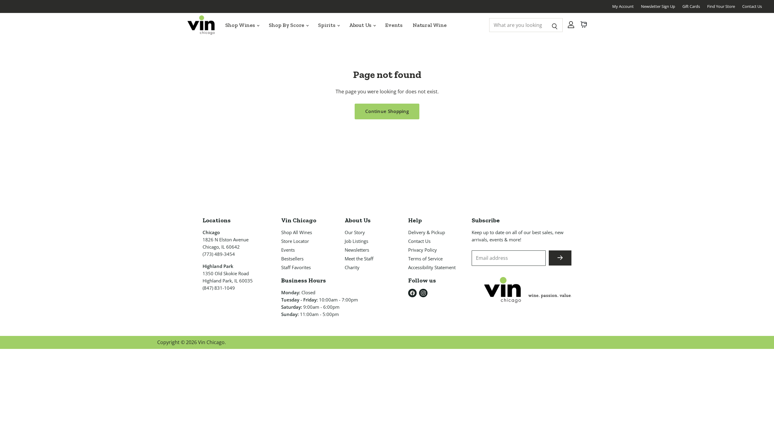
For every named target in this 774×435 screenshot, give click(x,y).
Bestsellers (292, 259)
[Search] (555, 25)
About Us (360, 25)
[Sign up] (560, 258)
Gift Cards (691, 6)
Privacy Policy (422, 250)
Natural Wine (430, 25)
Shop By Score (287, 25)
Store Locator (295, 241)
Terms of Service (425, 259)
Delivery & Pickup (426, 232)
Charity (352, 267)
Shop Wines (240, 25)
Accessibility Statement (432, 267)
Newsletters (357, 250)
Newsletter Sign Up (658, 6)
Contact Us (752, 6)
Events (393, 25)
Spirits (327, 25)
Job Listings (356, 241)
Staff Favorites (296, 267)
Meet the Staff (359, 259)
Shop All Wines (296, 232)
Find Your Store (721, 6)
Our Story (355, 232)
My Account (623, 6)
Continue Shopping (387, 111)
